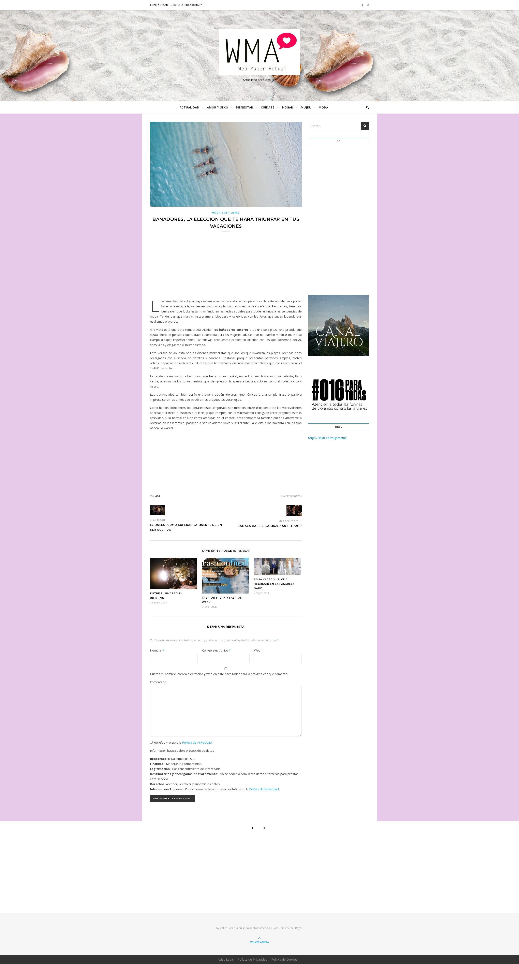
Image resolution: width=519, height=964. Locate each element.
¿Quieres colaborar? (186, 5)
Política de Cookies (284, 959)
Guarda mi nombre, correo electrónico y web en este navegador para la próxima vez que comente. (219, 674)
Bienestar (244, 107)
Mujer (306, 107)
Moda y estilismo (226, 212)
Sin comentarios (291, 496)
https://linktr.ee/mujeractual (327, 438)
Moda (323, 107)
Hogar (287, 107)
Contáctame (159, 5)
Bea (157, 496)
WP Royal (296, 928)
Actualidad (189, 107)
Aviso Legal (226, 959)
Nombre (157, 650)
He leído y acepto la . (182, 742)
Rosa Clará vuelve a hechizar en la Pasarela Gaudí (274, 584)
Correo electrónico (216, 650)
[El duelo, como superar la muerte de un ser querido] (157, 510)
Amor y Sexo (217, 107)
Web (257, 650)
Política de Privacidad (197, 742)
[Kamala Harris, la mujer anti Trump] (294, 510)
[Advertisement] (225, 267)
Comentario (158, 682)
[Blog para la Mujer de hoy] (259, 52)
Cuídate (268, 107)
